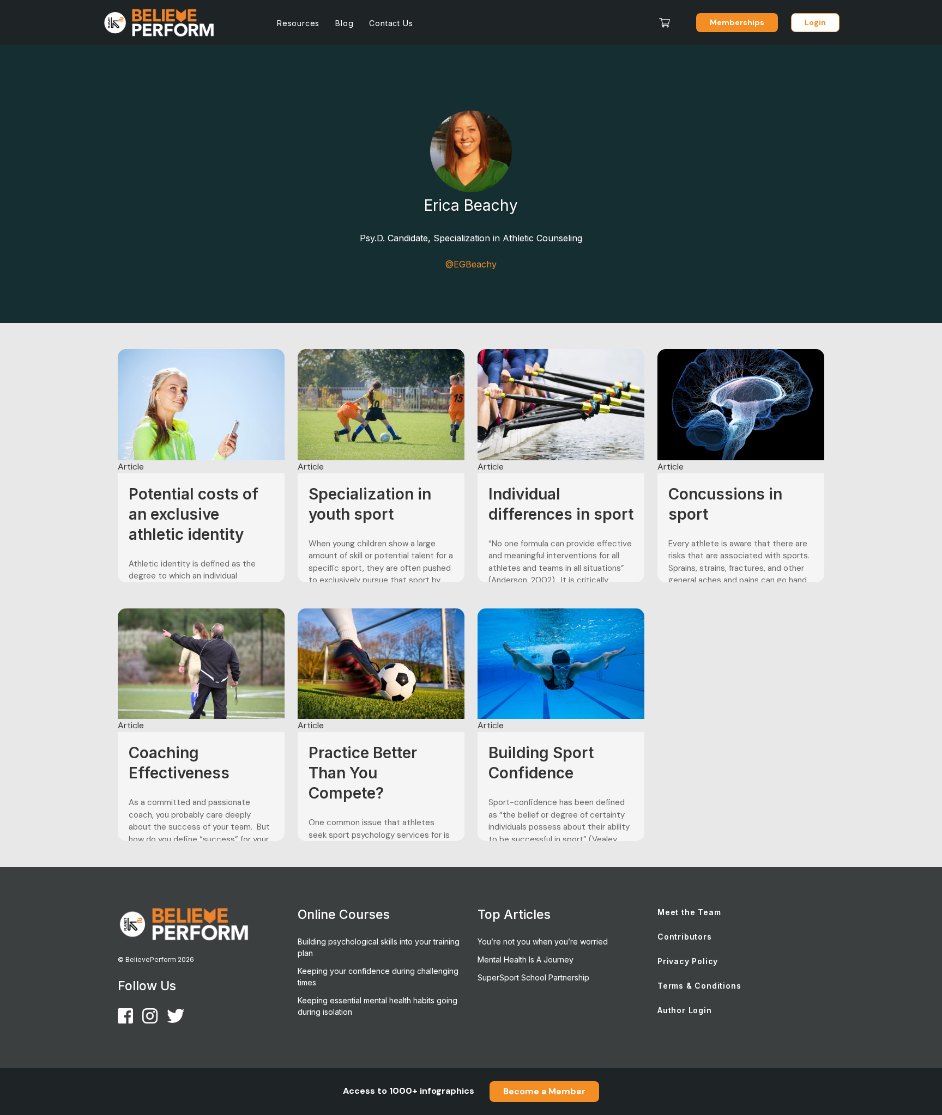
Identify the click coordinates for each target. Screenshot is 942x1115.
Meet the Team (689, 912)
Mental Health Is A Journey (525, 959)
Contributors (684, 936)
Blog (344, 23)
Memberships (737, 22)
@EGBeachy (471, 264)
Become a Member (544, 1091)
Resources (298, 23)
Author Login (684, 1010)
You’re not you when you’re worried (543, 941)
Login (815, 22)
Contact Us (391, 23)
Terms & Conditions (699, 985)
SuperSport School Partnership (533, 977)
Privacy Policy (687, 961)
